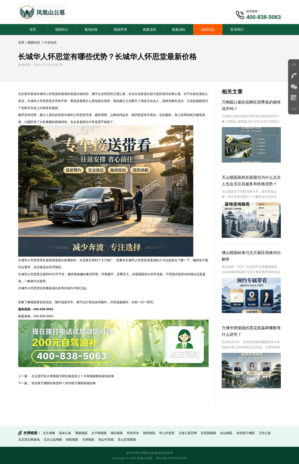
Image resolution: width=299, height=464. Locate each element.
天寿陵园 (88, 439)
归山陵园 (226, 433)
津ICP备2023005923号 (171, 458)
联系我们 (237, 29)
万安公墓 (265, 433)
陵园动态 (208, 29)
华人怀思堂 (166, 433)
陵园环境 (120, 29)
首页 (33, 29)
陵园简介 (62, 29)
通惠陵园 (81, 433)
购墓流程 (149, 29)
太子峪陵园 (99, 433)
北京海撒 (49, 433)
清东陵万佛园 (245, 433)
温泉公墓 (65, 433)
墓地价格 (91, 29)
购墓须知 (178, 29)
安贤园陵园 (208, 433)
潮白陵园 (117, 433)
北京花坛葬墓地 (29, 439)
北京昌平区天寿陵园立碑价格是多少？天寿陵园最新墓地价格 (72, 376)
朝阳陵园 (149, 433)
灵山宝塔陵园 (127, 439)
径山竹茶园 (106, 439)
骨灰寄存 (133, 433)
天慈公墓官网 (187, 433)
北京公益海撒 (53, 439)
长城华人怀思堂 (47, 94)
